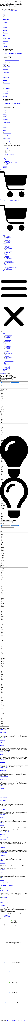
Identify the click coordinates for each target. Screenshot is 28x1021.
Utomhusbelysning (6, 141)
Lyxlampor (7, 259)
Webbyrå (13, 1020)
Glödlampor (5, 80)
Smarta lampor (6, 91)
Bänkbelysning (5, 119)
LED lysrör (5, 35)
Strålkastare (5, 46)
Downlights (5, 74)
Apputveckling (22, 1020)
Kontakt (4, 264)
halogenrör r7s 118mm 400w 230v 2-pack (13, 103)
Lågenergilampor (3, 779)
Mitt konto (5, 270)
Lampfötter (7, 252)
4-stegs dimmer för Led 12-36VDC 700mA (13, 148)
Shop (6, 373)
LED (4, 235)
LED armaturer (6, 19)
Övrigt (4, 253)
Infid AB (8, 1020)
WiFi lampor (2, 905)
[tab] (14, 478)
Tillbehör (4, 130)
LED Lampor (5, 24)
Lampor (4, 243)
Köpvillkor (7, 268)
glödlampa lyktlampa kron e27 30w (12, 110)
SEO (16, 1020)
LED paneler (5, 41)
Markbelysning (8, 261)
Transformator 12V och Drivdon (6, 885)
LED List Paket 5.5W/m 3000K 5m (12, 60)
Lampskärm (2, 795)
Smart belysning (3, 839)
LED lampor (8, 237)
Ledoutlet (2, 373)
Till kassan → (6, 272)
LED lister (5, 30)
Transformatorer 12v (7, 135)
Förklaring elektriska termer (11, 267)
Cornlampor (5, 69)
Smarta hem (2, 847)
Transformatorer (8, 258)
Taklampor (5, 96)
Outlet (4, 263)
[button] (14, 303)
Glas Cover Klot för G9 (9, 154)
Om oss (7, 265)
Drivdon (4, 124)
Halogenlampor (6, 85)
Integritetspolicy (8, 269)
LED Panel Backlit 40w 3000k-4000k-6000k (13, 53)
